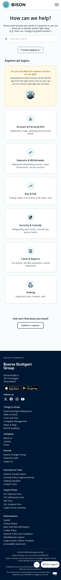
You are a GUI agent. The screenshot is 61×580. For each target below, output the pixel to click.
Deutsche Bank (11, 458)
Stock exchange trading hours (18, 411)
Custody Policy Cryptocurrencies (19, 477)
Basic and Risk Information (16, 526)
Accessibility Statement (15, 544)
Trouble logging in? (30, 49)
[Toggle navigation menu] (57, 4)
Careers (7, 441)
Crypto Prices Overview (15, 507)
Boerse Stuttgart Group (15, 454)
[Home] (13, 4)
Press (6, 444)
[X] (6, 399)
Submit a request (30, 325)
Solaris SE (8, 461)
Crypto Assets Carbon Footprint (19, 540)
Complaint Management (15, 421)
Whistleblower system (14, 537)
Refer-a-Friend (10, 414)
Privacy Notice (10, 523)
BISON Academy (12, 428)
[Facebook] (11, 399)
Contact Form (10, 484)
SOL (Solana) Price (12, 504)
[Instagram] (17, 399)
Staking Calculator (12, 480)
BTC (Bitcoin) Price (13, 494)
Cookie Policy (10, 530)
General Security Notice (15, 474)
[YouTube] (22, 399)
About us (8, 438)
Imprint (7, 520)
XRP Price (8, 500)
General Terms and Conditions (18, 533)
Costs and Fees (11, 417)
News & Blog (10, 424)
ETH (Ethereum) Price (14, 497)
